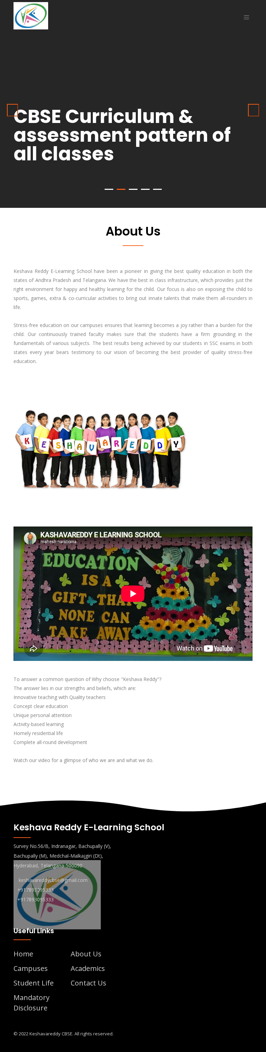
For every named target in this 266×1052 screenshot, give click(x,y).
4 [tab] (145, 189)
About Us (86, 953)
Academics (88, 968)
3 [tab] (133, 189)
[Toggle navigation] (246, 17)
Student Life (34, 983)
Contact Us (88, 983)
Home (23, 953)
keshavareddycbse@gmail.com (53, 880)
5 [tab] (157, 189)
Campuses (31, 968)
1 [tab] (109, 189)
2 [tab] (121, 189)
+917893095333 (35, 889)
